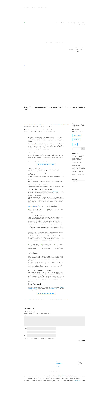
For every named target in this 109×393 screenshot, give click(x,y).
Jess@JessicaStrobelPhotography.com (66, 374)
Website (25, 335)
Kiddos (46, 131)
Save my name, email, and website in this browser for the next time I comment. (40, 338)
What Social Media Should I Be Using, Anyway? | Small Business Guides (78, 168)
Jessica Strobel (27, 131)
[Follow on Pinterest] (80, 7)
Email (25, 332)
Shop (80, 24)
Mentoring (73, 22)
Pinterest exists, (36, 145)
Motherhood (50, 131)
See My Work (77, 135)
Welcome (58, 22)
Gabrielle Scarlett (77, 380)
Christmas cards (55, 191)
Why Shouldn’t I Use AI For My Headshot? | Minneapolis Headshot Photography (78, 164)
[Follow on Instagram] (77, 7)
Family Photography (40, 131)
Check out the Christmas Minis (46, 164)
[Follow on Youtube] (82, 7)
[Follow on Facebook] (75, 7)
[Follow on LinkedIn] (84, 7)
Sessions (54, 131)
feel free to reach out (53, 288)
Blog (84, 24)
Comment (26, 315)
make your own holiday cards (34, 206)
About (79, 22)
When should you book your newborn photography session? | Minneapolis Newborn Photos (78, 173)
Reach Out (76, 139)
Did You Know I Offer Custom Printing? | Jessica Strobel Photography (77, 160)
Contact (83, 22)
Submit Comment (82, 340)
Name (25, 328)
